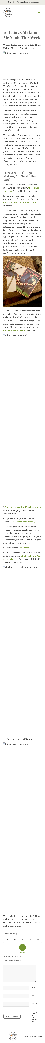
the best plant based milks (15, 330)
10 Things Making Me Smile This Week (21, 34)
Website (34, 1003)
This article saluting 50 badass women (23, 507)
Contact (11, 2)
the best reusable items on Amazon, (19, 202)
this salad (24, 548)
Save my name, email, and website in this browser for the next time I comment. (35, 1021)
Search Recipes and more (28, 2)
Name (33, 988)
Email (33, 996)
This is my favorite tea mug (22, 522)
